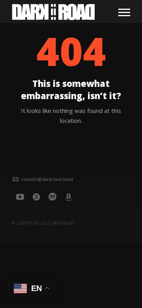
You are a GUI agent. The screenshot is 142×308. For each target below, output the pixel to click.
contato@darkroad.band (47, 179)
